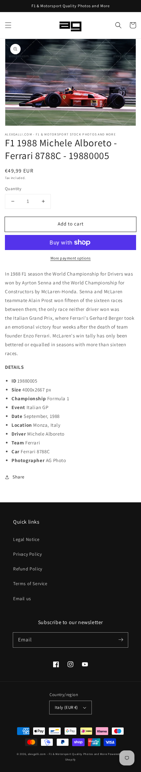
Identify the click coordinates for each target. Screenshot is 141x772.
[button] (8, 25)
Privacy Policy (27, 554)
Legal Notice (26, 539)
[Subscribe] (120, 640)
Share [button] (18, 477)
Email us (22, 598)
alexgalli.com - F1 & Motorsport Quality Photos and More (67, 754)
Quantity (13, 188)
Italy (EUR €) (66, 707)
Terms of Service (30, 583)
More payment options (70, 258)
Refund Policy (27, 569)
